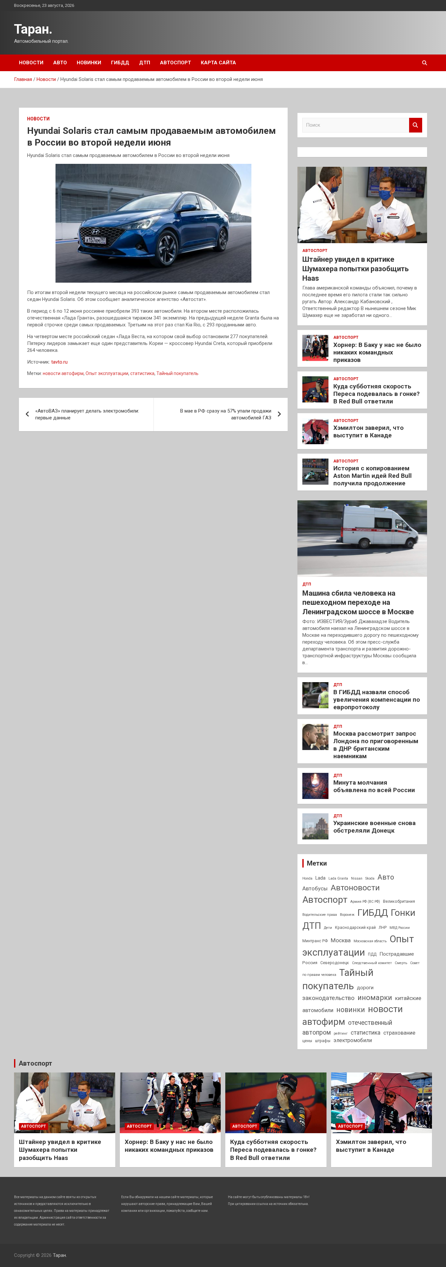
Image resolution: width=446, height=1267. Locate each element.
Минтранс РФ (315, 941)
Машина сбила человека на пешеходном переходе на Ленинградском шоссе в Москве (358, 602)
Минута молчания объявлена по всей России (374, 786)
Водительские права (319, 915)
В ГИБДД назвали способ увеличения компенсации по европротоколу (376, 699)
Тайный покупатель (177, 373)
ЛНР (383, 927)
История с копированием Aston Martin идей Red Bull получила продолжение (372, 475)
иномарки (375, 997)
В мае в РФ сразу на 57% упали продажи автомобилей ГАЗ (225, 414)
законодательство (328, 998)
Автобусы (315, 888)
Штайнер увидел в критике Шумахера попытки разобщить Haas (355, 268)
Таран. (33, 29)
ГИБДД (120, 63)
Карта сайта (218, 63)
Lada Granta (338, 878)
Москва (341, 940)
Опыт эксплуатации (107, 373)
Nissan (356, 878)
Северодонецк (334, 963)
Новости (31, 63)
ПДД (372, 954)
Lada (320, 878)
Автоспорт (175, 63)
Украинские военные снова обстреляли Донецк (374, 826)
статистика (142, 373)
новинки (350, 1010)
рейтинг (341, 1033)
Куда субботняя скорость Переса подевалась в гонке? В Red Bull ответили (376, 394)
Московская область (370, 941)
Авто (60, 63)
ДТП (144, 63)
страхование (399, 1032)
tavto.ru (59, 362)
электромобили (352, 1040)
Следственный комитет (372, 963)
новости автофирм (63, 373)
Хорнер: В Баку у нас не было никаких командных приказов (377, 352)
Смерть (401, 963)
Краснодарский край (355, 927)
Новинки (89, 63)
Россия (309, 962)
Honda (307, 878)
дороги (365, 988)
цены (307, 1041)
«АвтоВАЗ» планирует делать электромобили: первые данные (87, 414)
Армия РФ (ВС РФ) (365, 901)
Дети (328, 928)
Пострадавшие (396, 954)
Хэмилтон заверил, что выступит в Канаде (368, 431)
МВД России (400, 928)
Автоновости (355, 887)
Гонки (403, 912)
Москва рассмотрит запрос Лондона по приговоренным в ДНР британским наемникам (375, 744)
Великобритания (399, 901)
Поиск (415, 125)
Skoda (369, 878)
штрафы (322, 1041)
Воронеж (347, 915)
